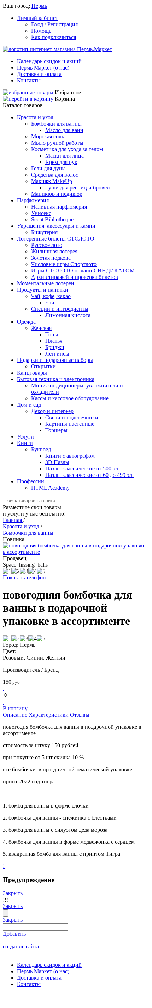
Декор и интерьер (52, 411)
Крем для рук (61, 162)
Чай (49, 302)
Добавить (14, 934)
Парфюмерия (33, 200)
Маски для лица (64, 156)
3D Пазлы (57, 462)
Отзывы (79, 715)
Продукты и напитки (42, 290)
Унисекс (41, 213)
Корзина (65, 99)
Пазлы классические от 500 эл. (82, 469)
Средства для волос (54, 175)
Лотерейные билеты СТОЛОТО (55, 239)
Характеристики (49, 715)
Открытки (43, 366)
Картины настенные (69, 424)
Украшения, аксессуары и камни (56, 226)
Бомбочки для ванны (56, 124)
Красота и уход (35, 117)
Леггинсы (57, 354)
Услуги (25, 437)
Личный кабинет (37, 18)
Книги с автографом (70, 456)
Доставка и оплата (39, 74)
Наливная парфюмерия (59, 207)
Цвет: (9, 651)
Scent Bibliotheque (52, 219)
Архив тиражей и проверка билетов (74, 277)
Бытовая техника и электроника (55, 379)
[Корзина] (29, 99)
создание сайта (21, 946)
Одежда (26, 322)
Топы (51, 334)
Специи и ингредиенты (59, 309)
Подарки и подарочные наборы (55, 360)
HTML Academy (50, 488)
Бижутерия (44, 232)
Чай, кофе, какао (51, 296)
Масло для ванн (64, 130)
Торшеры (56, 430)
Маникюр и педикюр (56, 194)
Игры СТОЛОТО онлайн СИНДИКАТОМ (83, 271)
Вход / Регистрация (54, 24)
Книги (25, 443)
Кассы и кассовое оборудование (70, 398)
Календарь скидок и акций (49, 61)
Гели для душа (48, 168)
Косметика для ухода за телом (67, 149)
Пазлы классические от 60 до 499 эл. (89, 475)
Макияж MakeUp (51, 181)
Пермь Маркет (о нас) (43, 68)
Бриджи (54, 347)
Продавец (15, 558)
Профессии (30, 481)
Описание (15, 715)
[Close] (5, 913)
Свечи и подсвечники (71, 417)
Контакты (29, 80)
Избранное (68, 92)
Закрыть (13, 893)
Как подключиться (53, 37)
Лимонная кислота (67, 315)
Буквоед (41, 449)
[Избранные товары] (29, 92)
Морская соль (47, 136)
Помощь (41, 31)
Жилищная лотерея (54, 251)
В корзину (15, 708)
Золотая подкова (51, 258)
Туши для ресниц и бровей (77, 187)
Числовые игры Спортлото (64, 264)
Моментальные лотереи (45, 283)
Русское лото (46, 245)
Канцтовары (32, 373)
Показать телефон (24, 577)
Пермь (39, 6)
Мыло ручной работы (57, 143)
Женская (41, 328)
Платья (53, 341)
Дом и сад (29, 405)
